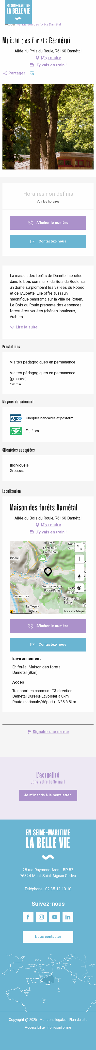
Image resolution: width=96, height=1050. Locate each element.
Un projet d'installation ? (47, 7)
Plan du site (78, 1020)
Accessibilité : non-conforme (48, 1028)
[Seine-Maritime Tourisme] (27, 41)
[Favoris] (76, 41)
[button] (88, 41)
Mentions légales (53, 1020)
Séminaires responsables (77, 7)
